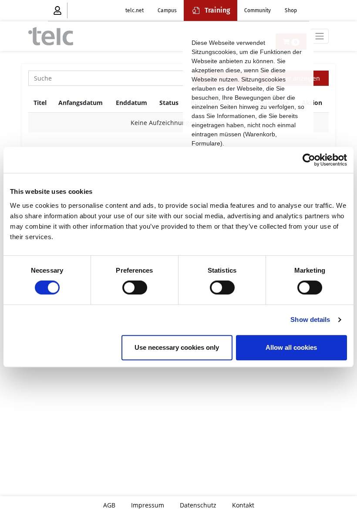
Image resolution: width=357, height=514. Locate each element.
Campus (167, 10)
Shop (291, 10)
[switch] (134, 287)
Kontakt (243, 505)
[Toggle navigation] (319, 36)
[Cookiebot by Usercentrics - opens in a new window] (309, 159)
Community (257, 10)
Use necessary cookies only (177, 347)
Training (217, 10)
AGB (109, 505)
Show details (310, 319)
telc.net (134, 10)
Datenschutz (198, 505)
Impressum (147, 505)
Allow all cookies (291, 347)
